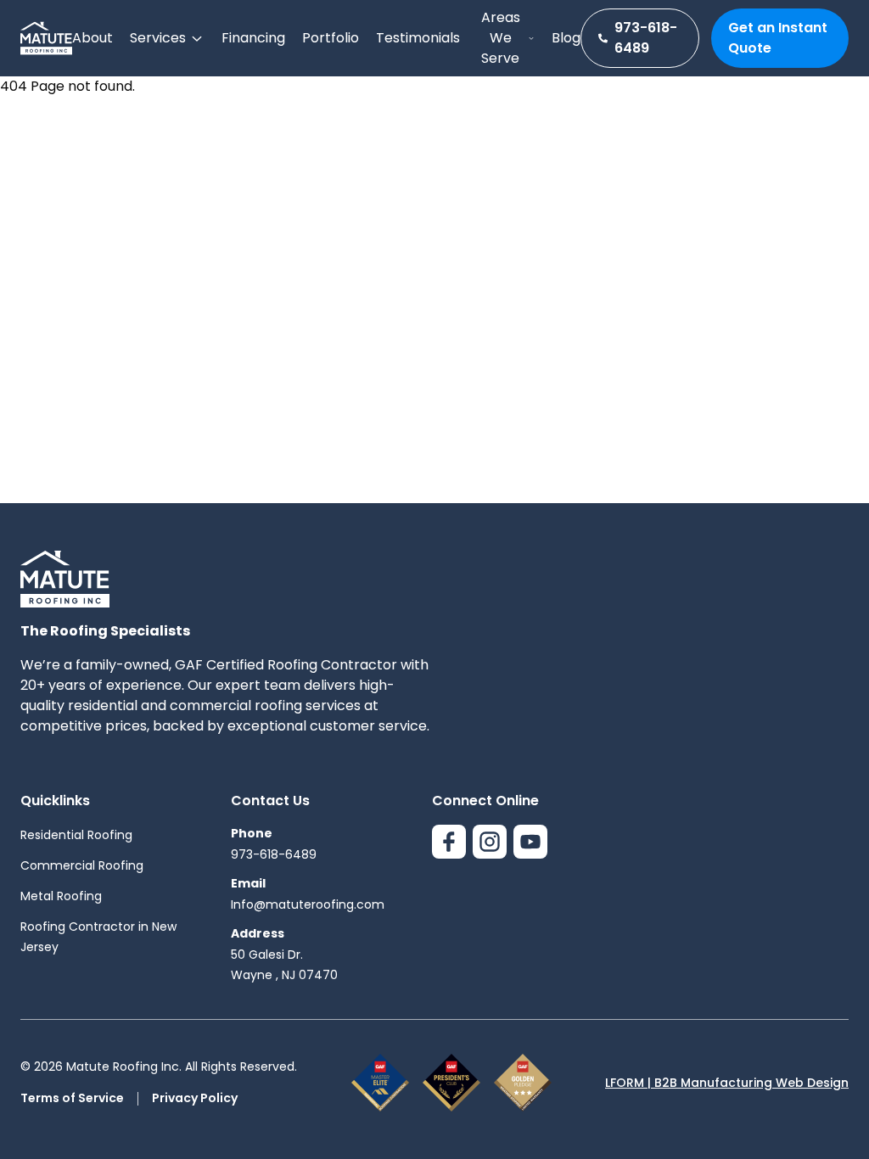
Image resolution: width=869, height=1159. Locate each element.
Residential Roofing (76, 834)
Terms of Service (72, 1097)
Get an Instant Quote (777, 38)
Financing (253, 38)
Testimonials (418, 38)
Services (158, 38)
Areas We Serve (500, 38)
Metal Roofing (61, 895)
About (92, 38)
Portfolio (330, 38)
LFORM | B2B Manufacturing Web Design (727, 1082)
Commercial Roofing (81, 865)
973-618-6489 (645, 38)
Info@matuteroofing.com (307, 904)
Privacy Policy (195, 1097)
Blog (566, 38)
